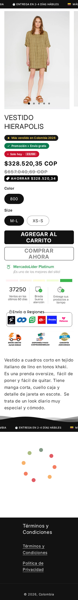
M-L (14, 220)
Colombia (46, 594)
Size (8, 210)
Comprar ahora (39, 253)
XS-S (38, 220)
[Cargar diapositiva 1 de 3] (28, 103)
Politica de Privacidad (33, 566)
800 (14, 198)
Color (9, 188)
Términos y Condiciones (35, 549)
